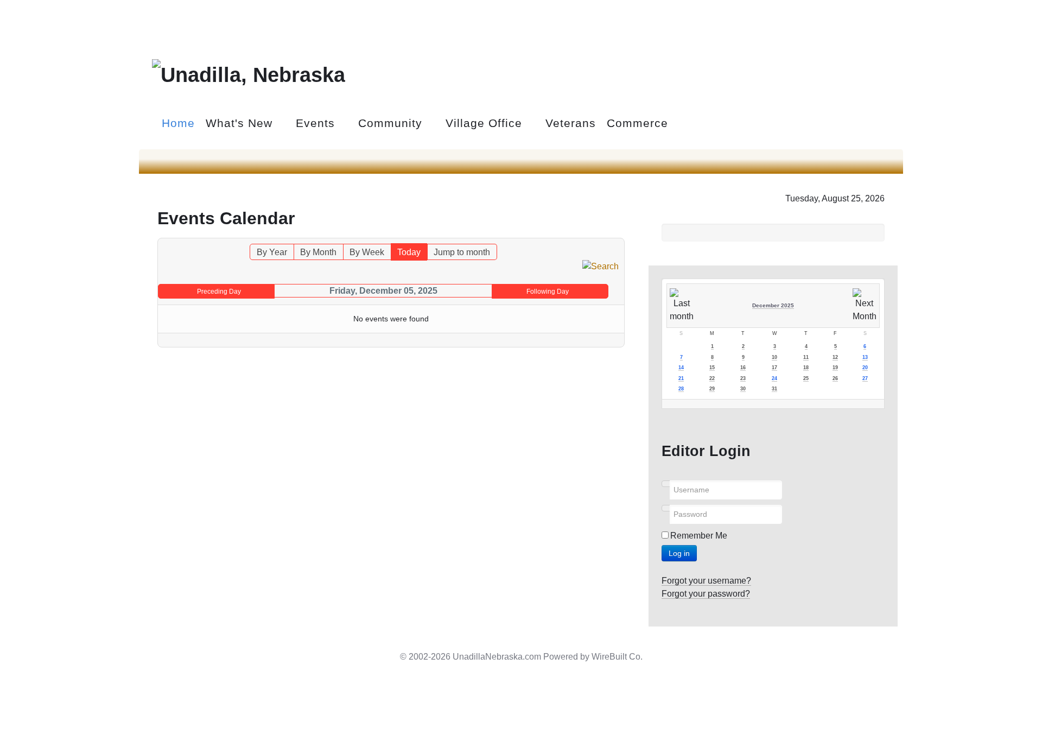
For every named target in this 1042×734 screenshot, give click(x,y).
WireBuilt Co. (617, 656)
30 (743, 388)
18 (806, 367)
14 (681, 367)
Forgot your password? (706, 593)
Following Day (547, 291)
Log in (679, 553)
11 (806, 357)
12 (835, 357)
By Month (318, 252)
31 (774, 388)
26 (835, 378)
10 (774, 357)
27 (865, 378)
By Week (367, 252)
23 (743, 378)
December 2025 (773, 305)
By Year (272, 252)
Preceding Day (219, 291)
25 (806, 378)
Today (409, 252)
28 (681, 388)
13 (865, 357)
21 (681, 378)
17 (774, 367)
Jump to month (462, 252)
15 (712, 367)
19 (835, 367)
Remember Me (698, 535)
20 (865, 367)
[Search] (600, 266)
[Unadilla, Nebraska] (248, 73)
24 (774, 378)
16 (743, 367)
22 (712, 378)
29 (712, 388)
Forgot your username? (706, 580)
